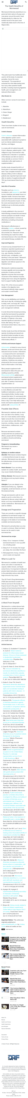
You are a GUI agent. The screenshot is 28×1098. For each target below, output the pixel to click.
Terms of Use (4, 1037)
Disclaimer (4, 1034)
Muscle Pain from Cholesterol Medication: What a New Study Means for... (18, 981)
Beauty (3, 1019)
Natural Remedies (6, 1028)
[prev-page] (2, 963)
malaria (11, 228)
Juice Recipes (4, 1026)
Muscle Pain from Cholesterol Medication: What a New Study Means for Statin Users (17, 948)
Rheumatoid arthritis (7, 375)
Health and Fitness (6, 1022)
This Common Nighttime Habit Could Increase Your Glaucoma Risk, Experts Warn (18, 956)
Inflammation (5, 347)
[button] (2, 2)
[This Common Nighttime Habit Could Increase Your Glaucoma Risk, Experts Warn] (5, 955)
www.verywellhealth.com (9, 924)
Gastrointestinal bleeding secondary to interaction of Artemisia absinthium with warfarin (14, 893)
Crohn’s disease (6, 135)
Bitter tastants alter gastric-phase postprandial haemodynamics (14, 772)
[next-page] (5, 963)
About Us (3, 1017)
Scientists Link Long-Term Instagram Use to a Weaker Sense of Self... (18, 972)
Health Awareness (9, 929)
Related (3, 933)
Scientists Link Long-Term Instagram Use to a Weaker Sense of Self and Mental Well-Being (18, 940)
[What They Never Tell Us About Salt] (5, 999)
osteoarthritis (14, 405)
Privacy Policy (4, 1039)
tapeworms (15, 192)
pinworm (16, 190)
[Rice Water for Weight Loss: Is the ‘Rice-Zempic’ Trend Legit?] (5, 1006)
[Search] (26, 2)
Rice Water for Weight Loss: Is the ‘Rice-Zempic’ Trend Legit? (18, 1006)
